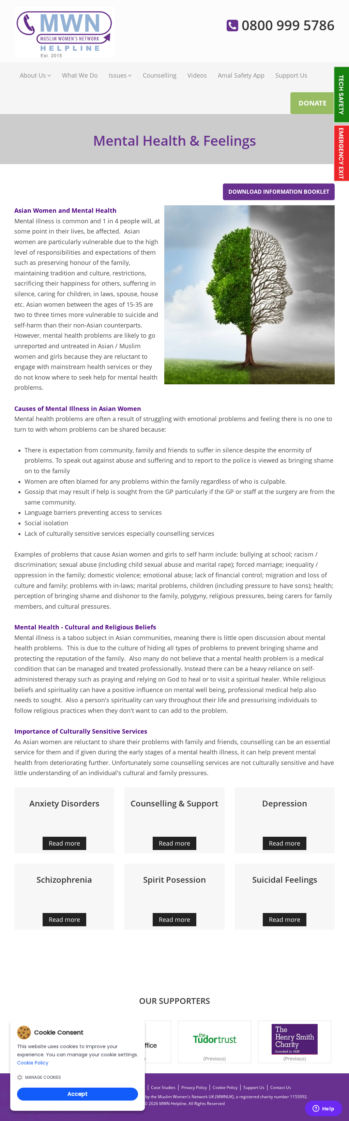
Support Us (291, 75)
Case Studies (163, 1087)
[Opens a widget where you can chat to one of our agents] (323, 1109)
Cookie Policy (225, 1087)
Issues (118, 75)
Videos (197, 75)
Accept (77, 1094)
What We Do (80, 75)
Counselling (160, 75)
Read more (64, 843)
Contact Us (280, 1087)
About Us (33, 75)
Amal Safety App (241, 75)
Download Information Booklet (278, 191)
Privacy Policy (194, 1087)
